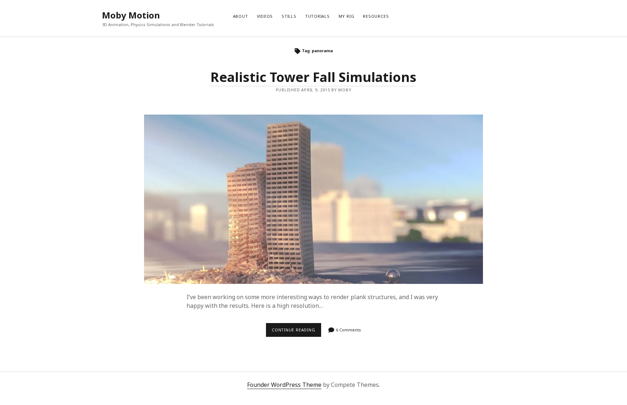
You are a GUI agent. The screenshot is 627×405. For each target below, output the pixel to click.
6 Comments (348, 329)
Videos (265, 16)
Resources (376, 16)
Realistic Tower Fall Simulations (313, 77)
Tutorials (317, 16)
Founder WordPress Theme (284, 385)
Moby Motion (131, 15)
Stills (289, 16)
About (240, 16)
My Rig (347, 16)
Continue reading (295, 332)
